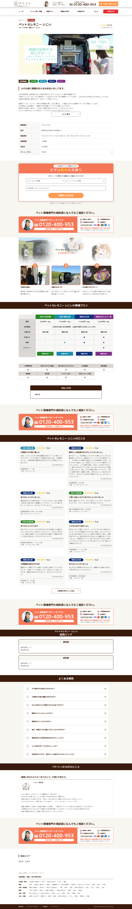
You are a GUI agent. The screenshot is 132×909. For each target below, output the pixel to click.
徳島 (63, 893)
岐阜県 (27, 861)
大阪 (30, 890)
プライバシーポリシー (33, 906)
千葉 (62, 884)
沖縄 (87, 896)
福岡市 (43, 896)
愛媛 (73, 893)
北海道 (31, 882)
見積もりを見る (66, 195)
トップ (21, 11)
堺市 (40, 890)
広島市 (47, 893)
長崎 (54, 896)
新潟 (76, 887)
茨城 (104, 884)
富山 (87, 887)
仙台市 (53, 882)
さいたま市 (85, 884)
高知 (78, 893)
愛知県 (21, 861)
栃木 (98, 884)
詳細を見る (45, 354)
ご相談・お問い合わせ (110, 4)
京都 (46, 890)
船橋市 (67, 884)
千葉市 (73, 884)
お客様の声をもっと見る (66, 591)
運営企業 (21, 906)
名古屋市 (53, 887)
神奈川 (36, 884)
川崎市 (48, 884)
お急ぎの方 (110, 11)
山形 (59, 882)
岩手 (43, 882)
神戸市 (63, 890)
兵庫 (58, 890)
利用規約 (45, 906)
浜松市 (41, 887)
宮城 (48, 882)
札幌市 (37, 882)
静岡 (30, 887)
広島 (42, 893)
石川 (92, 887)
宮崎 (76, 896)
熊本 (59, 896)
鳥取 (53, 893)
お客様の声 (80, 11)
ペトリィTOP (23, 873)
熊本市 (64, 896)
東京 (30, 884)
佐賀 (49, 896)
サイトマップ (54, 906)
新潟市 (81, 887)
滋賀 (69, 890)
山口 (58, 893)
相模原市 (54, 884)
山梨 (102, 887)
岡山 (30, 893)
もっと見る (66, 114)
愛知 (48, 887)
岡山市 (35, 893)
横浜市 (42, 884)
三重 (60, 887)
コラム (96, 11)
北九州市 (36, 896)
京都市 (51, 890)
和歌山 (80, 890)
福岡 (30, 896)
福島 (64, 882)
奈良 (74, 890)
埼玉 (79, 884)
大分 (71, 896)
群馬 (93, 884)
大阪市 (35, 890)
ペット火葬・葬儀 (36, 11)
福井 (97, 887)
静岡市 (35, 887)
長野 (71, 887)
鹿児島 (82, 896)
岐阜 (66, 887)
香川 (68, 893)
